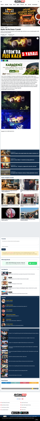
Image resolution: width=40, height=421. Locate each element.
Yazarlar (29, 4)
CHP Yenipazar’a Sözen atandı (15, 283)
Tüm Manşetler (24, 407)
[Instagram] (21, 399)
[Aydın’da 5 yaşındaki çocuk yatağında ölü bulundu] (29, 198)
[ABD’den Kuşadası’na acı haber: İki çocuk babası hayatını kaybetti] (10, 198)
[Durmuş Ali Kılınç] (3, 305)
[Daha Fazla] (7, 60)
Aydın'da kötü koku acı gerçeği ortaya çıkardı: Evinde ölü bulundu (22, 274)
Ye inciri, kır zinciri (9, 301)
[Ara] (38, 1)
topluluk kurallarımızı (10, 252)
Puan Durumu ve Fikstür (5, 407)
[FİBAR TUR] (20, 68)
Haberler (2, 27)
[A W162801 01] (16, 100)
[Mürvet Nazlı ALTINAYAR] (3, 315)
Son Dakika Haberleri (5, 409)
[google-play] (24, 412)
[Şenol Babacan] (3, 310)
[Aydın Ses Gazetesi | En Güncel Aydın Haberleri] (19, 1)
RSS (5, 416)
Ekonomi (22, 4)
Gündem (6, 4)
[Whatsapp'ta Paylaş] (5, 60)
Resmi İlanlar (34, 4)
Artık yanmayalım (9, 311)
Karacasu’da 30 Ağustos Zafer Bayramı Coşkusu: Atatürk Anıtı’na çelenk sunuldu (22, 289)
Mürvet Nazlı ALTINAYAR (10, 314)
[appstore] (15, 412)
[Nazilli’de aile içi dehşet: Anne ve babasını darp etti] (29, 184)
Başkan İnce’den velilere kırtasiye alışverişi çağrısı (19, 278)
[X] (19, 399)
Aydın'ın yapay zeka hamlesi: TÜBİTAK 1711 (13, 320)
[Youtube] (22, 399)
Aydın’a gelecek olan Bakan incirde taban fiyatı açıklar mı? (16, 306)
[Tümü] (38, 269)
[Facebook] (17, 399)
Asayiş (10, 4)
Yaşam (14, 4)
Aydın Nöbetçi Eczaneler (6, 402)
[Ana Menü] (1, 1)
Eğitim (18, 4)
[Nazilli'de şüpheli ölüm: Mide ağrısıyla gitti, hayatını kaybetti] (10, 213)
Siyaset (2, 4)
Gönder (3, 249)
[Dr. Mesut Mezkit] (3, 324)
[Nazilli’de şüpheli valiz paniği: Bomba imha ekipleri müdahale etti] (10, 184)
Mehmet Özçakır (9, 300)
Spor (26, 4)
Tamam (37, 419)
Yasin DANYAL (8, 319)
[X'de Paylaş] (3, 60)
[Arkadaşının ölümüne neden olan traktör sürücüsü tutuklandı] (29, 213)
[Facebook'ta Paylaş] (1, 60)
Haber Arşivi (24, 409)
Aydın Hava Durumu (25, 402)
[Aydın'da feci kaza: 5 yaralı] (20, 48)
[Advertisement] (20, 140)
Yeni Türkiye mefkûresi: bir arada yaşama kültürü (14, 325)
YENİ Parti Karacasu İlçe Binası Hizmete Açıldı (18, 293)
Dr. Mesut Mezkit (9, 324)
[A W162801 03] (16, 119)
